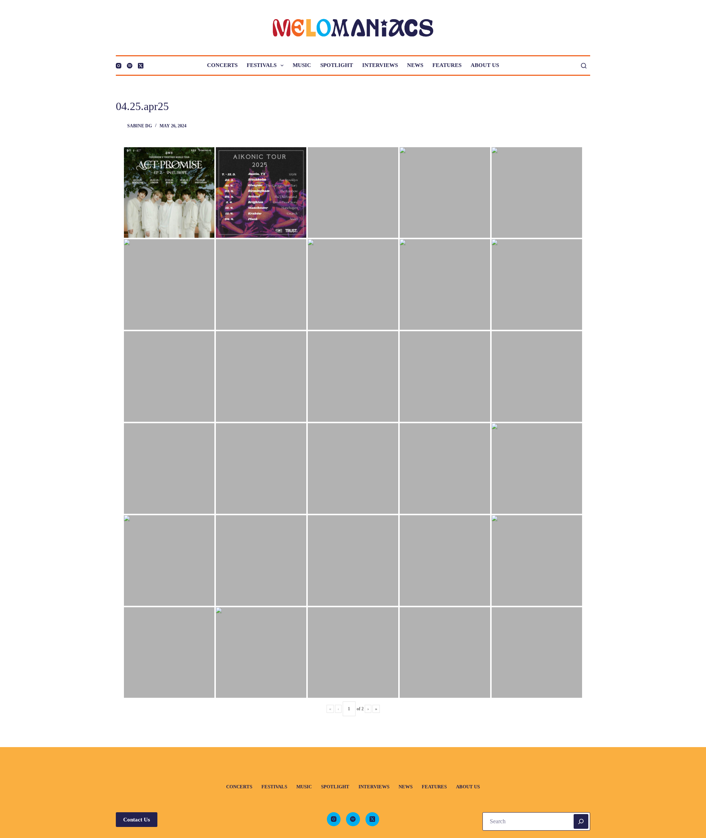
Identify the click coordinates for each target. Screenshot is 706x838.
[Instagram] (118, 65)
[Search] (583, 65)
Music (302, 65)
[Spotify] (129, 65)
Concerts (222, 65)
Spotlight (336, 65)
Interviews (380, 65)
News (415, 65)
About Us (485, 65)
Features (446, 65)
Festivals (262, 65)
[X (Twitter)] (140, 65)
